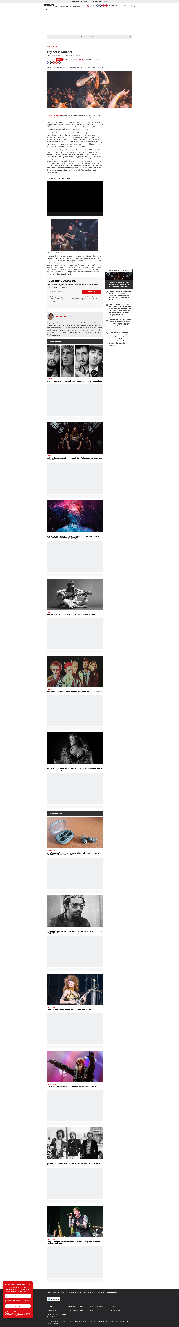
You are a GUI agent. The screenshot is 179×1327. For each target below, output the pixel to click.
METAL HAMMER (97, 1)
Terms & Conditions (16, 1314)
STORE (99, 10)
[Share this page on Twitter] (51, 62)
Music (48, 46)
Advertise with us (116, 1310)
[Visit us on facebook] (97, 5)
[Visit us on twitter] (100, 5)
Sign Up (18, 1306)
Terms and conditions (96, 1306)
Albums (55, 46)
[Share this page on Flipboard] (56, 62)
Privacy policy (115, 1306)
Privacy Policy (24, 1313)
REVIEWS (70, 10)
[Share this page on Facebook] (48, 62)
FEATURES (61, 10)
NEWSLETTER (90, 10)
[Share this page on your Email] (59, 62)
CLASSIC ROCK (85, 1)
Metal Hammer (79, 59)
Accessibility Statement (75, 1310)
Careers (92, 1310)
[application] (75, 196)
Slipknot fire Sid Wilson (88, 37)
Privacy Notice (56, 298)
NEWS (53, 10)
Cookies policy (51, 1310)
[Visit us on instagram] (103, 5)
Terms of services (72, 297)
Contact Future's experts (75, 1306)
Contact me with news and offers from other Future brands (18, 1300)
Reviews (59, 59)
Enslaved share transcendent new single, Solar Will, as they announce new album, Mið (119, 284)
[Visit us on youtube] (106, 5)
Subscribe (111, 5)
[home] (46, 10)
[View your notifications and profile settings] (125, 5)
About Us (50, 1306)
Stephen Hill (69, 59)
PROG (105, 1)
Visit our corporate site (110, 1292)
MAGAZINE (79, 10)
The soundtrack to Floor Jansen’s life (112, 37)
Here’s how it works (98, 67)
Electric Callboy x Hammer (66, 37)
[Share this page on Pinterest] (53, 62)
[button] (131, 6)
